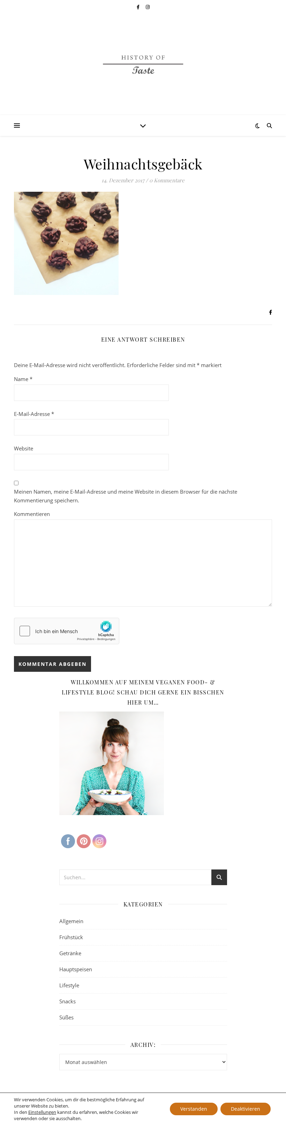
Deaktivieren (245, 1108)
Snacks (67, 1001)
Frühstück (71, 937)
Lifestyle (69, 985)
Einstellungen (42, 1112)
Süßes (66, 1017)
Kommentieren (32, 513)
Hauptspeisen (75, 969)
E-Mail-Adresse (34, 413)
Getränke (70, 953)
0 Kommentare (167, 180)
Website (23, 448)
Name (23, 378)
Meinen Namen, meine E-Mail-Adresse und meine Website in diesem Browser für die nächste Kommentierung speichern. (125, 496)
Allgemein (71, 921)
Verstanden (193, 1108)
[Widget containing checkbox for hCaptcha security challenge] (66, 631)
